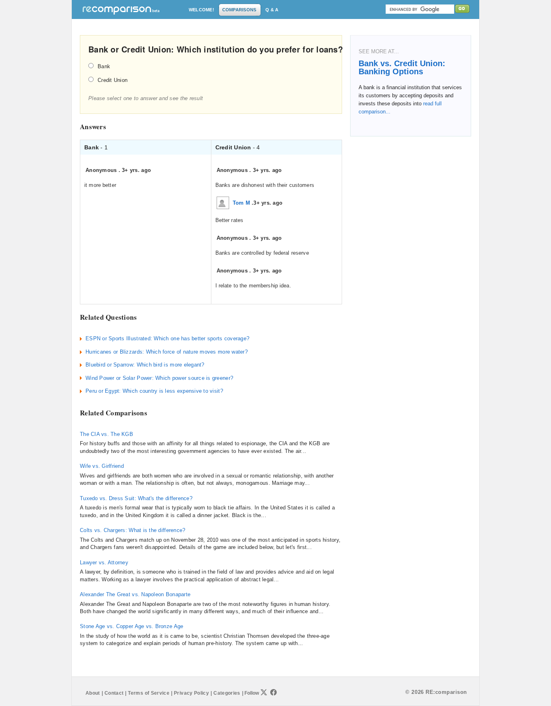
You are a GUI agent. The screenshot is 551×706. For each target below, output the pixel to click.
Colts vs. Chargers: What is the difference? (132, 530)
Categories (226, 693)
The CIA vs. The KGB (106, 434)
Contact (114, 693)
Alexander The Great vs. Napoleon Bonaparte (135, 594)
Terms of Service (148, 693)
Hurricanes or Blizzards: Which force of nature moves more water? (167, 352)
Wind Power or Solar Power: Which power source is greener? (159, 378)
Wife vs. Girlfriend (102, 466)
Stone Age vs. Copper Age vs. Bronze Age (131, 626)
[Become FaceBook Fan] (273, 692)
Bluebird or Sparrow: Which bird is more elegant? (145, 365)
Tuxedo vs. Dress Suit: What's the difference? (136, 498)
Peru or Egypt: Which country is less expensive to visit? (154, 391)
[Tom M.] (223, 202)
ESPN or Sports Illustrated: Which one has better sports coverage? (167, 338)
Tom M (241, 203)
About (93, 693)
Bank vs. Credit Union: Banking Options (402, 67)
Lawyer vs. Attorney (104, 562)
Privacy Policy (191, 693)
